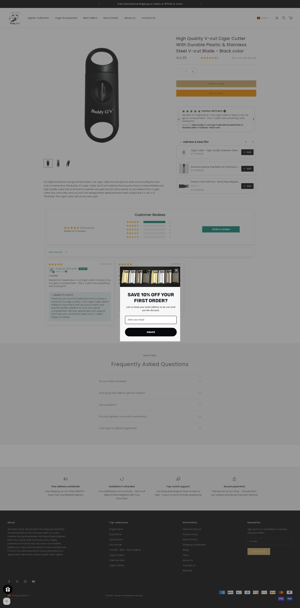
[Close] (176, 270)
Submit (151, 332)
